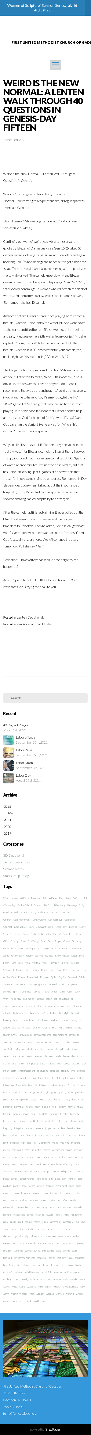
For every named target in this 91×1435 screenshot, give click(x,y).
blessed (75, 1013)
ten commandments (24, 1257)
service (58, 1229)
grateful (14, 1099)
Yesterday (16, 998)
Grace (66, 941)
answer (48, 1006)
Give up (14, 941)
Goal (43, 941)
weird (22, 1286)
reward (49, 1214)
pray (24, 1185)
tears (74, 1250)
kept (5, 1135)
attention (76, 1006)
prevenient (61, 1185)
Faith (33, 934)
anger (29, 1006)
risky (5, 1221)
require (67, 1207)
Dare (51, 926)
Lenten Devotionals (30, 617)
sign (19, 624)
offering (67, 1164)
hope (33, 1113)
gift (47, 1092)
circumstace (25, 1034)
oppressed (8, 1171)
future (28, 1092)
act (55, 998)
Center (54, 912)
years (22, 1301)
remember (23, 1207)
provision (48, 1193)
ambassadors (10, 1006)
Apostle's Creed (73, 898)
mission (78, 1149)
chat (45, 1027)
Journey (49, 955)
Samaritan (20, 984)
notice (46, 1164)
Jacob (53, 948)
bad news (17, 1013)
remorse (35, 1207)
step (58, 1243)
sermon (41, 1229)
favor (72, 1077)
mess (27, 1149)
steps (51, 1243)
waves (6, 1286)
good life (69, 1092)
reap (5, 1200)
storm (72, 1243)
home (80, 1106)
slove (60, 1236)
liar (52, 1135)
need (14, 1164)
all (72, 998)
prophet (18, 1193)
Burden (25, 912)
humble (64, 1113)
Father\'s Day (60, 934)
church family (10, 1034)
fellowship (8, 1085)
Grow (6, 948)
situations (51, 1236)
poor (80, 1178)
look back (14, 1142)
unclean (18, 1272)
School (62, 984)
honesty (7, 1113)
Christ (75, 912)
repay (44, 1207)
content (22, 1042)
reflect (65, 1200)
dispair (43, 1063)
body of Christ (27, 1020)
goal (60, 1092)
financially (21, 1085)
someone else (72, 1236)
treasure (55, 1265)
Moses (19, 970)
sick (21, 1236)
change (36, 1027)
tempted (7, 1257)
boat (15, 1020)
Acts (45, 898)
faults (65, 1077)
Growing (76, 941)
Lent (81, 955)
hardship (7, 1106)
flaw (30, 1085)
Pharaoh (75, 970)
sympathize (48, 1250)
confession (74, 1034)
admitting (64, 998)
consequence (9, 1042)
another (38, 1006)
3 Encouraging (10, 898)
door (59, 1063)
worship (70, 1293)
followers (43, 1085)
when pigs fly (44, 1286)
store (64, 1243)
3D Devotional (13, 855)
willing (14, 1293)
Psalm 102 (32, 977)
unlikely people (71, 1272)
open (76, 1164)
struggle (7, 1250)
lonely (82, 1135)
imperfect (45, 1121)
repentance (55, 1207)
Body (81, 905)
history (62, 1106)
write (5, 1301)
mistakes (7, 1157)
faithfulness (44, 1077)
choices (70, 1027)
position (7, 1185)
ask (68, 1006)
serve (50, 1229)
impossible (57, 1121)
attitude (7, 1013)
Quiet (54, 977)
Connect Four (55, 919)
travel (46, 1265)
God (40, 624)
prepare (50, 1185)
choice (79, 1027)
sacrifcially (68, 1221)
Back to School (24, 905)
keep (79, 1128)
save (83, 1221)
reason (13, 1200)
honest (16, 1113)
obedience (56, 1164)
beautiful (34, 1013)
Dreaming (15, 934)
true (64, 1265)
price (71, 1185)
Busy (33, 912)
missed (46, 1149)
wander (74, 1279)
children (53, 1027)
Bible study (59, 905)
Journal (39, 955)
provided (37, 1193)
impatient (33, 1121)
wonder (40, 1293)
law (46, 1135)
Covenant (41, 926)
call (81, 1020)
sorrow (6, 1243)
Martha (36, 962)
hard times (77, 1099)
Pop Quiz (11, 977)
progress (7, 1193)
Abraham (29, 624)
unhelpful (46, 1272)
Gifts (5, 941)
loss (29, 1142)
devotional (77, 1056)
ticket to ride (9, 1265)
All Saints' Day (56, 898)
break (45, 1020)
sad (77, 1221)
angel (21, 1006)
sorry (15, 1243)
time (19, 1265)
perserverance (27, 1178)
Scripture (72, 984)
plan (64, 1178)
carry (20, 1027)
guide (49, 1099)
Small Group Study (16, 876)
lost (34, 1142)
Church (7, 919)
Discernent (61, 926)
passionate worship (56, 1171)
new (32, 1164)
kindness (14, 1135)
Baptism (38, 905)
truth (78, 1265)
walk (65, 1279)
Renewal (72, 977)
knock (30, 1135)
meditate (75, 1142)
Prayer (21, 977)
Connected (70, 919)
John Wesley (17, 955)
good (5, 1099)
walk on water (54, 1279)
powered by (45, 1429)
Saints (82, 977)
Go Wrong (33, 941)
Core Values (20, 926)
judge (48, 1128)
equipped (54, 1070)
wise (32, 1293)
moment (18, 1157)
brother (65, 1020)
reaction (77, 1193)
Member (54, 962)
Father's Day (44, 934)
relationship (9, 1207)
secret (6, 1229)
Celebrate (43, 912)
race (68, 1193)
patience (79, 1171)
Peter (66, 970)
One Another (48, 970)
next (38, 1164)
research (77, 1207)
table (58, 1250)
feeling (80, 1077)
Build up (7, 912)
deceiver (39, 1049)
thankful (41, 1257)
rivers (13, 1221)
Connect (7, 926)
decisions (72, 1049)
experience (8, 1077)
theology (61, 1257)
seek (13, 1229)
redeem (44, 1200)
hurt (15, 1121)
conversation (44, 1042)
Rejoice (62, 977)
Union (54, 991)
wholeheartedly (70, 1286)
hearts (29, 1106)
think (70, 1257)
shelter (68, 1229)
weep (14, 1286)
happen (58, 1099)
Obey (36, 970)
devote (66, 1056)
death (30, 1049)
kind (23, 1135)
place (57, 1178)
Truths (45, 991)
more (38, 1157)
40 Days (24, 898)
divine (52, 1063)
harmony (19, 1106)
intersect (29, 1128)
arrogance (59, 1006)
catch (28, 1027)
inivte (81, 1121)
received (23, 1200)
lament (39, 1135)
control (32, 1042)
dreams (76, 1063)
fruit (14, 1092)
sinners (35, 1236)
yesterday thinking (36, 1301)
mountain (48, 1157)
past (71, 1171)
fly (35, 1085)
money (29, 1157)
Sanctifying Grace (37, 984)
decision (7, 1056)
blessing (7, 1020)
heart (37, 1106)
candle (6, 1027)
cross (76, 1042)
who (82, 1286)
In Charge (43, 948)
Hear (21, 948)
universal (57, 1272)
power (16, 1185)
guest (41, 1099)
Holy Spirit (31, 948)
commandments (42, 1034)
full (20, 1092)
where (57, 1286)
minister (36, 1149)
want (82, 1279)
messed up (17, 1149)
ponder (72, 1178)
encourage (42, 1070)
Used (70, 991)
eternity (65, 1070)
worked (50, 1293)
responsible (19, 1214)
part (43, 1171)
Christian (65, 912)
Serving (7, 991)
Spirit (15, 991)
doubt (67, 1063)
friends (81, 1085)
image (22, 1121)
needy (6, 1164)
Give (23, 941)
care (14, 1027)
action (49, 998)
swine (37, 1250)
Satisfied (52, 984)
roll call (28, 1221)
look (23, 1142)
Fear (71, 934)
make (55, 1142)
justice (56, 1128)
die (4, 1063)
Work (6, 998)
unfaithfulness (31, 1272)
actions (40, 998)
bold (38, 1020)
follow (54, 1085)
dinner (21, 1063)
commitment (60, 1034)
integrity (18, 1128)
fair (34, 1077)
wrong (14, 1301)
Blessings (72, 905)
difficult (12, 1063)
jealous (39, 1128)
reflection (55, 1200)
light (63, 1135)
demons (49, 1056)
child (61, 1027)
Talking (36, 991)
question (59, 1193)
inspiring (7, 1128)
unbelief (7, 1272)
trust (70, 1265)
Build (16, 912)
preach (31, 1185)
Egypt (25, 934)
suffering (18, 1250)
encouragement (26, 1070)
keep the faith (68, 1128)
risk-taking (76, 1214)
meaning (64, 1142)
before (44, 1013)
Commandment (21, 919)
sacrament (55, 1221)
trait (39, 1265)
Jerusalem (63, 948)
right (65, 1214)
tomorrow (29, 1265)
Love (20, 962)
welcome (31, 1286)
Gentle (79, 934)
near (83, 1157)
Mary (44, 962)
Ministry (65, 962)
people (14, 1178)
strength (81, 1243)
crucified (7, 1049)
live (69, 1135)
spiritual (42, 1243)
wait (42, 1279)
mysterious (73, 1157)
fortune (72, 1085)
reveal (30, 1214)
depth (58, 1056)
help (54, 1106)
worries (60, 1293)
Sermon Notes (13, 869)
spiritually (31, 1243)
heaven (46, 1106)
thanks (51, 1257)
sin (42, 1236)
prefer (40, 1185)
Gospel (57, 941)
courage (57, 1042)
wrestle (80, 1293)
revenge (39, 1214)
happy (67, 1099)
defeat (29, 1056)
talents (66, 1250)
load (75, 1135)
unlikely (24, 1279)
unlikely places (10, 1279)
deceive (50, 1049)
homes (71, 1106)
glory (53, 1092)
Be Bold (48, 905)
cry (24, 1049)
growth (24, 1099)
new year (23, 1164)
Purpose (44, 977)
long (5, 1142)
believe (53, 1013)
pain (36, 1171)
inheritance (70, 1121)
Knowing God (62, 955)
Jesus (6, 955)
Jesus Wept (77, 948)
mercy (6, 1149)
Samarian (8, 984)
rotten (37, 1221)
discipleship (32, 1063)
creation (67, 1042)
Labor (74, 955)
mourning (60, 1157)
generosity (38, 1092)
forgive (62, 1085)
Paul (59, 970)
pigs (51, 1178)
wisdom (23, 1293)
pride (78, 1185)
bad (26, 1013)
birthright (64, 1013)
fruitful (6, 1092)
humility (74, 1113)
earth (13, 1070)
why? (6, 1293)
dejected (38, 1056)
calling (74, 1020)
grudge (33, 1099)
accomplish (28, 998)
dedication (18, 1056)
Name (28, 970)
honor (25, 1113)
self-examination (26, 1229)
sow (22, 1243)
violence (34, 1279)
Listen (48, 624)
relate (73, 1200)
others (18, 1171)
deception (60, 1049)
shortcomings (10, 1236)
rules (44, 1221)
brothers (54, 1020)
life (57, 1135)
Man (27, 962)
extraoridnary (24, 1077)
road (20, 1221)
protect (27, 1193)
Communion (39, 919)
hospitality (43, 1113)
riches (58, 1214)
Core (31, 926)
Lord (13, 962)
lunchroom (44, 1142)
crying (17, 1049)
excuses (81, 1070)
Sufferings (25, 991)
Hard (14, 948)
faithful (56, 1077)
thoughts (79, 1257)
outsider (28, 1171)
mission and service (62, 1149)
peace (6, 1178)
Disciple (73, 926)
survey (28, 1250)
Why (77, 991)
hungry (7, 1121)
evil (73, 1070)
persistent (41, 1178)
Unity (62, 991)
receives (33, 1200)
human (54, 1113)
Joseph (29, 955)
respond (7, 1214)
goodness (79, 1092)
